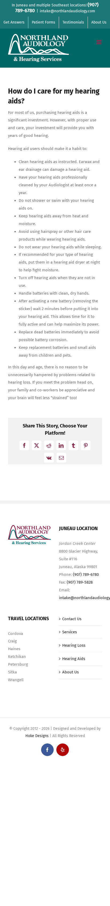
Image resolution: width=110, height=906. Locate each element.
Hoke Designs (37, 736)
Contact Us (71, 618)
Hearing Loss (73, 645)
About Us (70, 672)
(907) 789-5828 (80, 582)
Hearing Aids (73, 658)
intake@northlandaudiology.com (67, 11)
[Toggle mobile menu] (99, 42)
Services (69, 632)
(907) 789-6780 (86, 574)
